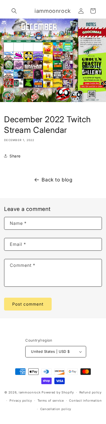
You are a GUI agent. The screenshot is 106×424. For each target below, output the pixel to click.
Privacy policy (21, 400)
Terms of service (51, 400)
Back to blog (57, 180)
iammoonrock (30, 392)
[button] (14, 11)
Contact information (85, 400)
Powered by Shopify (58, 392)
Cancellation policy (55, 409)
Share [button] (15, 156)
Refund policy (90, 392)
